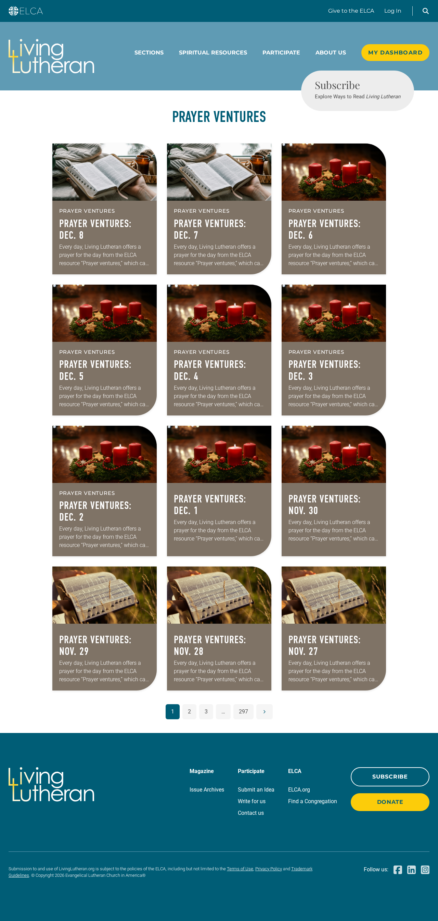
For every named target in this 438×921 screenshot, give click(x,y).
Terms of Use (240, 868)
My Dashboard (395, 52)
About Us (330, 52)
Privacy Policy (268, 868)
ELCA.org (299, 789)
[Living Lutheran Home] (51, 56)
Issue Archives (207, 789)
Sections (149, 52)
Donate (390, 802)
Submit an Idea (256, 789)
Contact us (251, 813)
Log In (392, 11)
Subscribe (390, 776)
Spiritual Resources (213, 52)
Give (351, 11)
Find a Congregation (312, 801)
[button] (426, 11)
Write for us (252, 801)
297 (243, 711)
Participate (281, 52)
